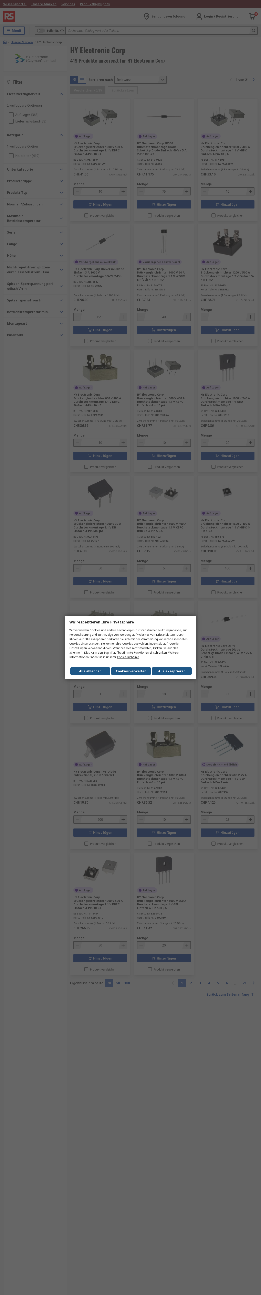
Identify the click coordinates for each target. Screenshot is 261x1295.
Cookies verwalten (131, 671)
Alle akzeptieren (172, 671)
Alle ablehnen (90, 671)
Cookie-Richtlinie (128, 657)
